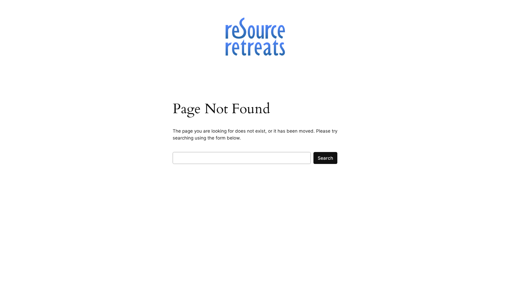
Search (325, 158)
